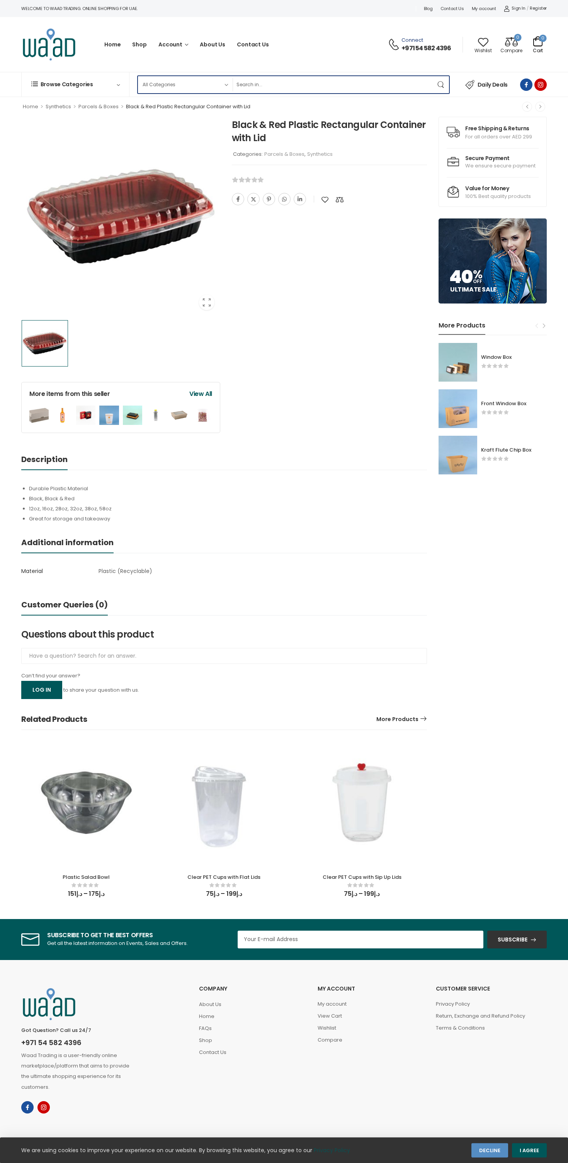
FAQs (205, 1028)
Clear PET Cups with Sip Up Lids (362, 877)
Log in (41, 690)
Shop (139, 44)
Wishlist (327, 1028)
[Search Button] (441, 84)
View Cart (330, 1016)
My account (484, 8)
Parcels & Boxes (98, 106)
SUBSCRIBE (512, 939)
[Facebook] (238, 199)
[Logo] (49, 44)
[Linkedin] (300, 199)
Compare (330, 1040)
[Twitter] (253, 199)
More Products (397, 719)
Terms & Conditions (460, 1028)
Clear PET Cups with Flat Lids (223, 877)
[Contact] (395, 44)
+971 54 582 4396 (426, 48)
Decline (489, 1150)
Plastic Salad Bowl (86, 877)
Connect (412, 40)
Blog (428, 8)
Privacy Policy (453, 1004)
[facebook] (526, 84)
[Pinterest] (269, 199)
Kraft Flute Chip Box (506, 450)
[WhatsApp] (284, 199)
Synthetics (58, 106)
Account (170, 44)
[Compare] (340, 200)
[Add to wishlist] (325, 199)
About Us (212, 44)
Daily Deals (493, 85)
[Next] (540, 106)
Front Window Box (503, 403)
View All (200, 393)
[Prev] (527, 106)
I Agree (529, 1150)
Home (112, 44)
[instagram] (540, 84)
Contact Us (452, 8)
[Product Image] (120, 216)
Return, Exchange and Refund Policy (480, 1016)
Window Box (496, 357)
